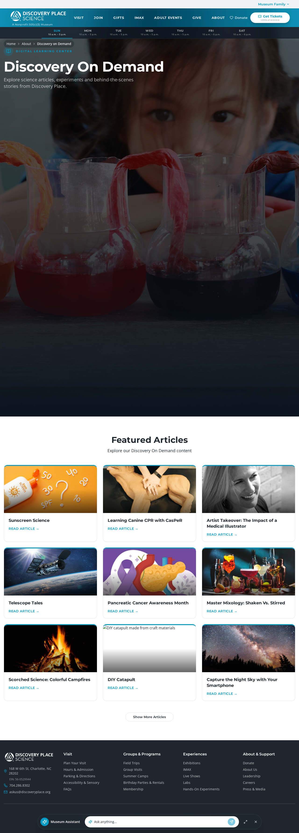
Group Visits (132, 769)
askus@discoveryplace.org (29, 792)
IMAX (139, 18)
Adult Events (168, 18)
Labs (186, 782)
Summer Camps (135, 776)
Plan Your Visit (75, 763)
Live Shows (191, 776)
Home (11, 43)
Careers (249, 782)
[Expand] (245, 822)
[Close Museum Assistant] (256, 822)
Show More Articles (149, 717)
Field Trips (131, 763)
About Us (250, 769)
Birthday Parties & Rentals (143, 782)
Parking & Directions (79, 776)
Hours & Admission (78, 769)
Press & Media (254, 789)
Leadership (251, 776)
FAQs (67, 789)
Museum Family (271, 4)
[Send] (231, 822)
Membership (133, 789)
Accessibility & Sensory (81, 782)
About (26, 43)
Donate (241, 18)
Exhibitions (191, 763)
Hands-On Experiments (201, 789)
